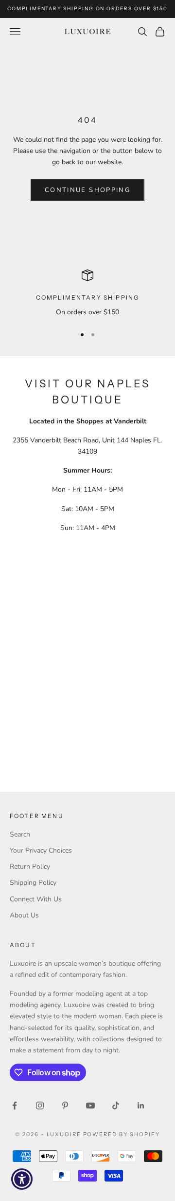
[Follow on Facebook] (14, 1105)
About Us (24, 915)
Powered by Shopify (121, 1134)
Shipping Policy (33, 882)
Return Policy (30, 866)
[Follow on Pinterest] (65, 1105)
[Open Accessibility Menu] (22, 1179)
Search (20, 834)
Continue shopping (87, 190)
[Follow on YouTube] (90, 1105)
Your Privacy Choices (41, 850)
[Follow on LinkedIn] (141, 1105)
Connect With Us (36, 899)
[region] (87, 293)
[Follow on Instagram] (40, 1105)
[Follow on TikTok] (116, 1105)
